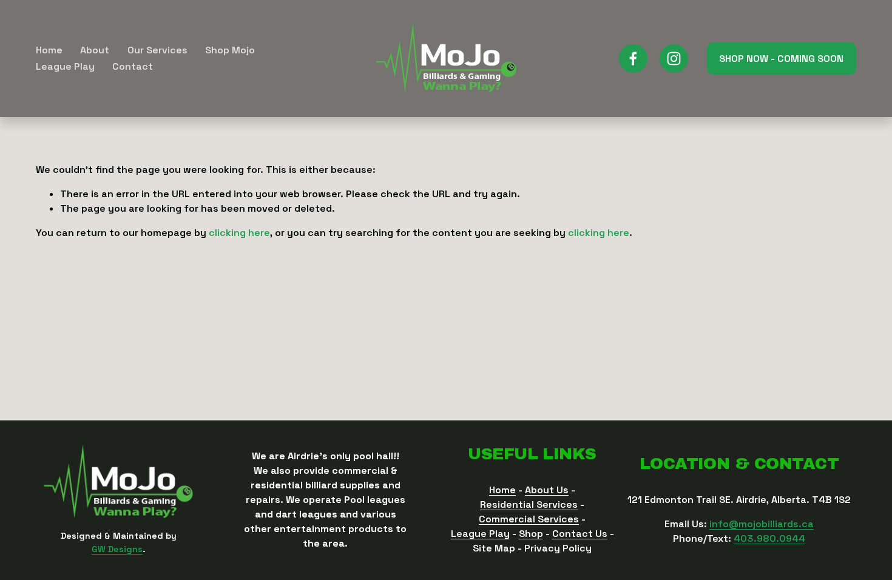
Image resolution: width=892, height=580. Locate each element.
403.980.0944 (769, 538)
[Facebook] (633, 58)
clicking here (239, 232)
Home (49, 50)
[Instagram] (674, 58)
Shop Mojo (230, 50)
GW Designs (117, 549)
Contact (132, 66)
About (94, 50)
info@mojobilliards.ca (761, 524)
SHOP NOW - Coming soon (781, 58)
